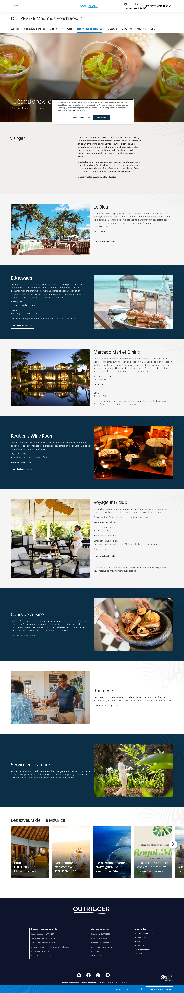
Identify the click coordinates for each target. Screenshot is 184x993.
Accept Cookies (101, 117)
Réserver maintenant (159, 6)
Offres (53, 29)
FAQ (153, 29)
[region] (93, 111)
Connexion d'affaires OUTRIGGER (44, 943)
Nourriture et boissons (89, 29)
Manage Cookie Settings (82, 117)
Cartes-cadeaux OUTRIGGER (42, 934)
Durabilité (95, 951)
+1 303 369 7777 (140, 954)
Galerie (141, 29)
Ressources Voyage (99, 938)
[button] (173, 844)
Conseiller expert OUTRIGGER (43, 938)
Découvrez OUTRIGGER (100, 934)
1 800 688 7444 (140, 938)
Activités (67, 29)
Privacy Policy (79, 110)
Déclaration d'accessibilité (41, 956)
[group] (30, 852)
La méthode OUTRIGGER (101, 947)
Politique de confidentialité (69, 982)
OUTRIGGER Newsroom (101, 956)
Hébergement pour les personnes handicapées (50, 947)
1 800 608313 (139, 946)
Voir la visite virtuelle (105, 241)
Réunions (127, 29)
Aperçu (15, 29)
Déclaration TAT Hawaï (40, 951)
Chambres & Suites (34, 29)
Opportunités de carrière (101, 943)
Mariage (112, 29)
